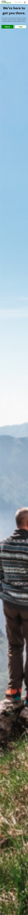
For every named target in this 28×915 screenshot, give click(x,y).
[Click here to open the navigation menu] (25, 2)
